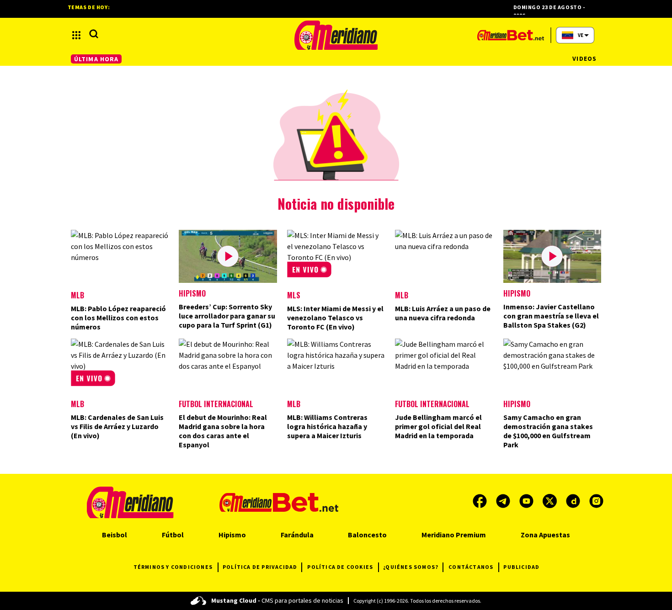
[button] (76, 35)
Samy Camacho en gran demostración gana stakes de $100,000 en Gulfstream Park (548, 431)
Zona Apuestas (545, 534)
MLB (77, 295)
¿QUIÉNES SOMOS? (410, 566)
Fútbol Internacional (216, 403)
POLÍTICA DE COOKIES (340, 566)
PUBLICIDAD (521, 566)
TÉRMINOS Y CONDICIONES (173, 566)
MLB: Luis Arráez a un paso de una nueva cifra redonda (443, 313)
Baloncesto (367, 534)
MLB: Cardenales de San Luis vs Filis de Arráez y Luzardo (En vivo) (117, 426)
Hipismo (192, 293)
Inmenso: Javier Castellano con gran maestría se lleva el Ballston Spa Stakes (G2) (551, 315)
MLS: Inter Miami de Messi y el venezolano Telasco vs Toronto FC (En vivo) (335, 317)
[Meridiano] (336, 35)
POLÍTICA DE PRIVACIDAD (260, 566)
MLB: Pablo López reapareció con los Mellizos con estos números (118, 317)
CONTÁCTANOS (470, 566)
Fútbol (173, 534)
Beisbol (114, 534)
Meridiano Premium (453, 534)
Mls (293, 295)
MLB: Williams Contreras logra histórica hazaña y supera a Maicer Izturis (327, 426)
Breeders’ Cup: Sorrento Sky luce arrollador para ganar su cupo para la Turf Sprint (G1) (227, 315)
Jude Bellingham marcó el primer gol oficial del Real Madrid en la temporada (438, 426)
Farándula (297, 534)
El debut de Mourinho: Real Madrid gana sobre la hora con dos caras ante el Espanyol (223, 431)
